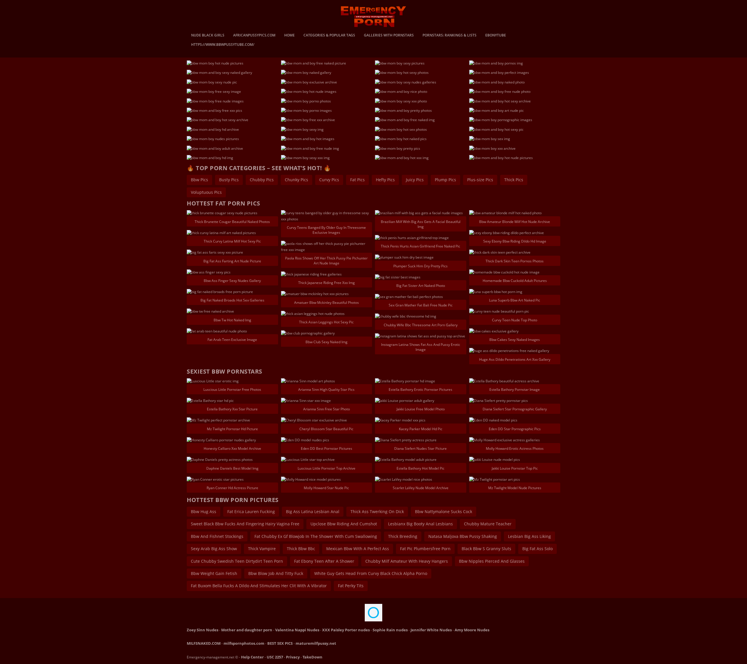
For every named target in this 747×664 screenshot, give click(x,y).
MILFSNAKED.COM (204, 643)
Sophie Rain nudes (390, 629)
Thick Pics (513, 179)
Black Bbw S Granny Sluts (486, 548)
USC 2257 (275, 657)
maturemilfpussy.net (316, 643)
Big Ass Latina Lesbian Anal (312, 511)
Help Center (252, 657)
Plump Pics (445, 179)
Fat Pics (357, 179)
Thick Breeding (402, 536)
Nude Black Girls (207, 36)
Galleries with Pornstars (389, 36)
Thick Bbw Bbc (301, 548)
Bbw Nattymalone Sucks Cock (443, 511)
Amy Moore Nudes (472, 629)
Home (289, 36)
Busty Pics (229, 179)
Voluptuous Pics (206, 192)
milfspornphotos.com (244, 643)
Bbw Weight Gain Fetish (214, 573)
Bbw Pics (199, 179)
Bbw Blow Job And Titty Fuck (275, 573)
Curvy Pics (329, 179)
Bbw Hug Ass (203, 511)
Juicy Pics (415, 179)
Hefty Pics (385, 179)
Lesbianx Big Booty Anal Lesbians (420, 524)
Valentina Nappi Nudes (297, 629)
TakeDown (312, 657)
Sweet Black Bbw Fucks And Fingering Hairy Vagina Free (245, 524)
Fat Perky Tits (351, 585)
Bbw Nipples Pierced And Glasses (492, 561)
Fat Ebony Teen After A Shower (324, 561)
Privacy (293, 657)
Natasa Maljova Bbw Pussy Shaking (462, 536)
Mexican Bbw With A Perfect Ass (357, 548)
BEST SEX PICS (280, 643)
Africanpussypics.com (254, 36)
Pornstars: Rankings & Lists (450, 36)
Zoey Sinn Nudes (202, 629)
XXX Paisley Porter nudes (346, 629)
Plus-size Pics (480, 179)
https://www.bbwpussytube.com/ (222, 45)
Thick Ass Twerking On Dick (377, 511)
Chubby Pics (262, 179)
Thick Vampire (262, 548)
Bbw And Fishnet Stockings (217, 536)
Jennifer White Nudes (431, 629)
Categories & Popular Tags (329, 36)
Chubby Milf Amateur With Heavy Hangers (406, 561)
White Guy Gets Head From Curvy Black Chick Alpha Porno (370, 573)
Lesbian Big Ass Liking (529, 536)
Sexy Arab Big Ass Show (214, 548)
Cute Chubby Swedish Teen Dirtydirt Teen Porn (237, 561)
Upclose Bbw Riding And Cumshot (343, 524)
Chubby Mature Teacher (488, 524)
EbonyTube (495, 36)
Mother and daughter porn (246, 629)
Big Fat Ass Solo (537, 548)
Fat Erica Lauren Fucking (251, 511)
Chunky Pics (296, 179)
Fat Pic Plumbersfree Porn (425, 548)
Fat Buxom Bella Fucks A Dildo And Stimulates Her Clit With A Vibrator (259, 585)
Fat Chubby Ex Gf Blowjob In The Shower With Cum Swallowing (315, 536)
